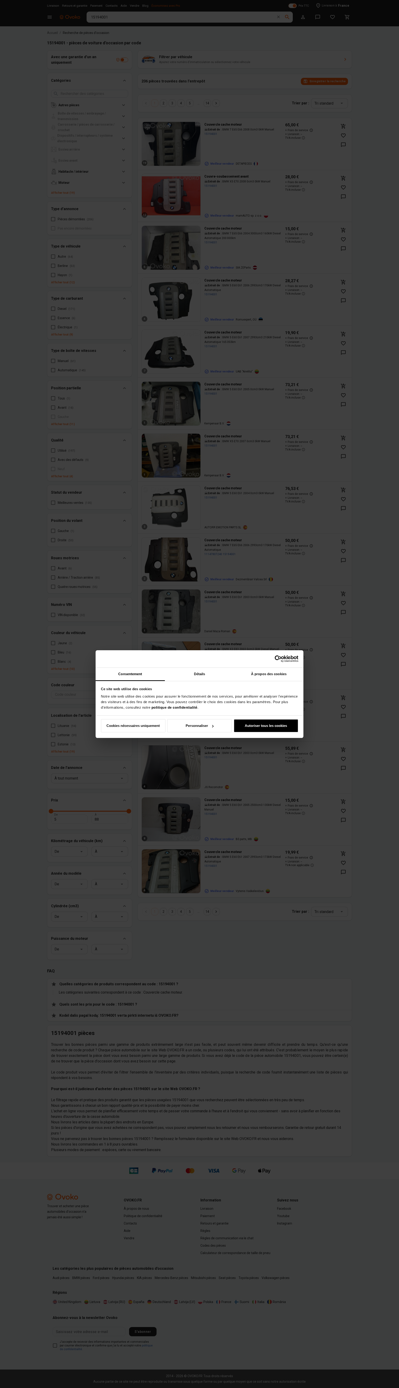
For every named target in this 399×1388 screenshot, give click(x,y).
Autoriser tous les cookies (266, 726)
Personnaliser (197, 726)
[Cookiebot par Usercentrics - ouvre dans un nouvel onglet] (278, 658)
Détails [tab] (199, 674)
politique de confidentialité (174, 707)
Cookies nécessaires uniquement (133, 726)
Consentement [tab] (130, 674)
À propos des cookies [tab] (269, 674)
